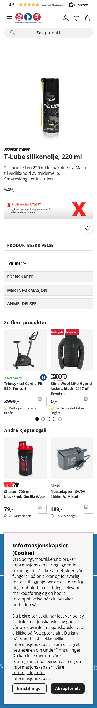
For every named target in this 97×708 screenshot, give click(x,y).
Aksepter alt (67, 688)
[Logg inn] (65, 18)
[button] (48, 4)
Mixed (55, 485)
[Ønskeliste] (76, 18)
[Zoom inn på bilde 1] (48, 94)
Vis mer (15, 263)
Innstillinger (29, 688)
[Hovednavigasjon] (9, 18)
